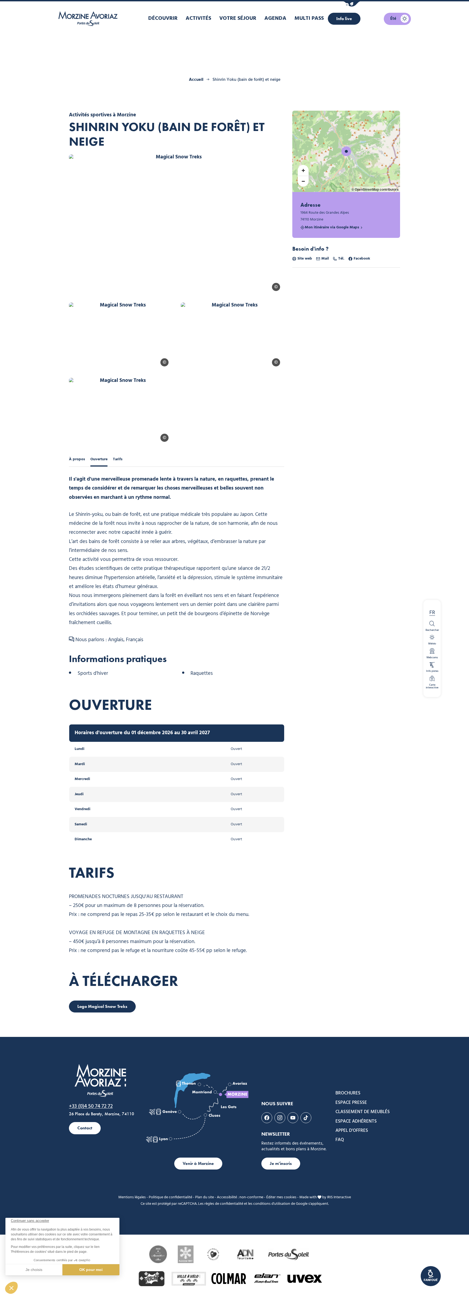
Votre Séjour (237, 18)
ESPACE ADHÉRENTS (356, 1121)
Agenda (275, 18)
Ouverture (98, 459)
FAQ (339, 1140)
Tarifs (117, 459)
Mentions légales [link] (132, 1197)
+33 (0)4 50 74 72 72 (91, 1106)
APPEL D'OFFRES (351, 1130)
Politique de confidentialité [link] (170, 1197)
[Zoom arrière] (303, 181)
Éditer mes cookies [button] (281, 1197)
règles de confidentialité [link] (223, 1204)
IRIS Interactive (339, 1197)
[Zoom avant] (303, 170)
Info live (344, 18)
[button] (351, 4)
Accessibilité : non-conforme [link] (240, 1197)
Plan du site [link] (204, 1197)
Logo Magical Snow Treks (102, 1006)
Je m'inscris (281, 1163)
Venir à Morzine (198, 1163)
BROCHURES (347, 1093)
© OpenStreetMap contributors (375, 189)
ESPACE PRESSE (351, 1103)
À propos (77, 459)
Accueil (196, 79)
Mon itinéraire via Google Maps (332, 228)
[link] (431, 1276)
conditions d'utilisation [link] (271, 1204)
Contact (84, 1127)
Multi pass (309, 18)
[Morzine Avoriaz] (89, 18)
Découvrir (163, 18)
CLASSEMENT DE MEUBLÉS (362, 1112)
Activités (198, 18)
